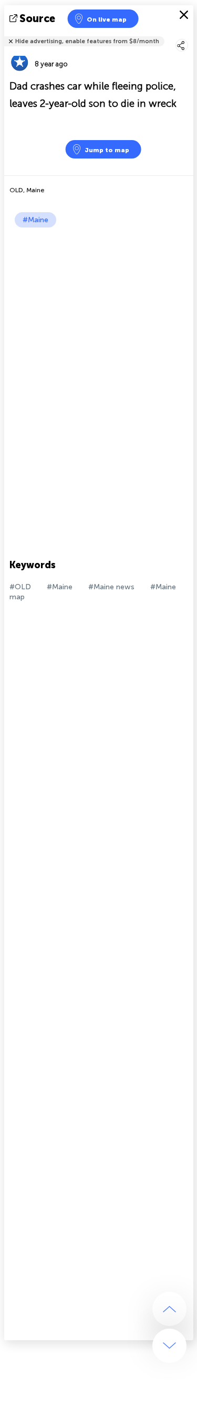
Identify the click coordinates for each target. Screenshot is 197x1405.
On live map (107, 19)
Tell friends (189, 34)
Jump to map (107, 150)
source (37, 18)
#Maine (35, 219)
